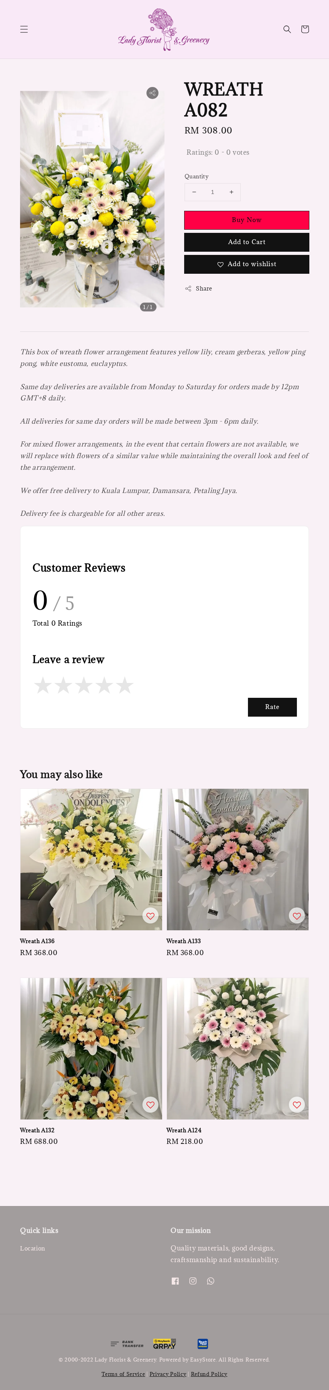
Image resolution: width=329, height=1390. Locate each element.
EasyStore (202, 1359)
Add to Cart (247, 242)
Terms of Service (123, 1374)
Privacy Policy (168, 1374)
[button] (24, 29)
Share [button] (204, 288)
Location (32, 1248)
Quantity (197, 176)
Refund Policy (209, 1374)
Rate (272, 707)
